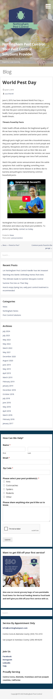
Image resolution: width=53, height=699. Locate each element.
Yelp (5, 666)
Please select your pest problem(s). (21, 478)
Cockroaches (12, 485)
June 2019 (7, 365)
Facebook (7, 656)
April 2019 (7, 373)
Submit (7, 539)
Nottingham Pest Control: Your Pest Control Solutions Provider (23, 49)
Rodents (10, 493)
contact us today (26, 229)
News (12, 235)
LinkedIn (6, 663)
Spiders (9, 489)
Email (6, 458)
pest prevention (17, 238)
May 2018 (7, 407)
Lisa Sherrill (9, 94)
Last (29, 453)
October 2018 (8, 394)
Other (9, 497)
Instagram (7, 659)
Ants (8, 481)
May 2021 (7, 352)
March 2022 (7, 348)
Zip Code (8, 468)
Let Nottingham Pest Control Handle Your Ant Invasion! (25, 270)
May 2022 (7, 344)
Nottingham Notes (10, 311)
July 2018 (6, 398)
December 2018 (9, 390)
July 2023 (6, 335)
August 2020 (8, 360)
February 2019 (8, 381)
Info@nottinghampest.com (15, 628)
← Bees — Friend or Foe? (10, 245)
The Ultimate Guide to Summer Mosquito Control (23, 279)
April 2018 (7, 411)
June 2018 (7, 402)
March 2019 (7, 377)
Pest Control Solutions (12, 315)
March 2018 (7, 415)
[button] (49, 4)
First (4, 453)
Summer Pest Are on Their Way (15, 283)
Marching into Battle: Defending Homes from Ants (23, 274)
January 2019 (8, 386)
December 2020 (9, 356)
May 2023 (7, 340)
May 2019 (7, 369)
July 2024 (6, 331)
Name (6, 445)
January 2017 (8, 423)
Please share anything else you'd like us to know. (24, 503)
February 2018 (8, 419)
